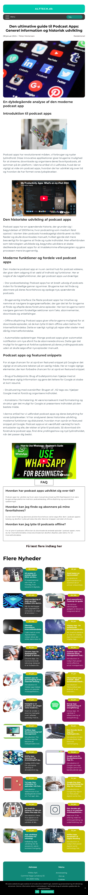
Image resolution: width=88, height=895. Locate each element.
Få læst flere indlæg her (44, 546)
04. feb (73, 595)
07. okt (31, 595)
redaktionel (79, 36)
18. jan (73, 621)
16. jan (73, 700)
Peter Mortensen (27, 36)
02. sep (31, 621)
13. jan (31, 830)
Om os (61, 876)
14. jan (73, 778)
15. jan (31, 752)
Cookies (61, 879)
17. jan (31, 674)
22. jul (73, 569)
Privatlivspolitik (47, 891)
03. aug (32, 569)
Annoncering (61, 873)
